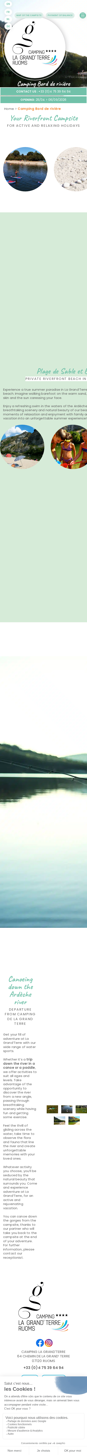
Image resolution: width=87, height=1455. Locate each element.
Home (9, 108)
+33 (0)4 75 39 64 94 (43, 1367)
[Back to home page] (35, 47)
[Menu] (83, 15)
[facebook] (39, 1341)
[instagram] (48, 1341)
